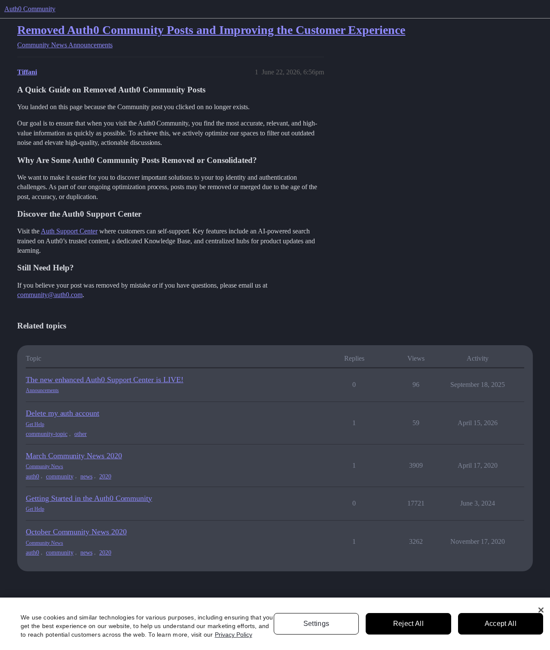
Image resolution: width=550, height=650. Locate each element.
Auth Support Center (69, 231)
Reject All (408, 623)
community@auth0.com (49, 294)
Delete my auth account (62, 413)
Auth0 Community (29, 8)
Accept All (500, 623)
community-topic (46, 434)
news (86, 476)
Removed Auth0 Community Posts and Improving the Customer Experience (211, 30)
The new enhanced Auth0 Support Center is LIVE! (104, 379)
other (80, 434)
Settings (316, 623)
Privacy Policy (233, 634)
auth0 (32, 476)
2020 (105, 476)
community (59, 476)
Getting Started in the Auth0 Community (89, 498)
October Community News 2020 (76, 531)
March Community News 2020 (74, 455)
